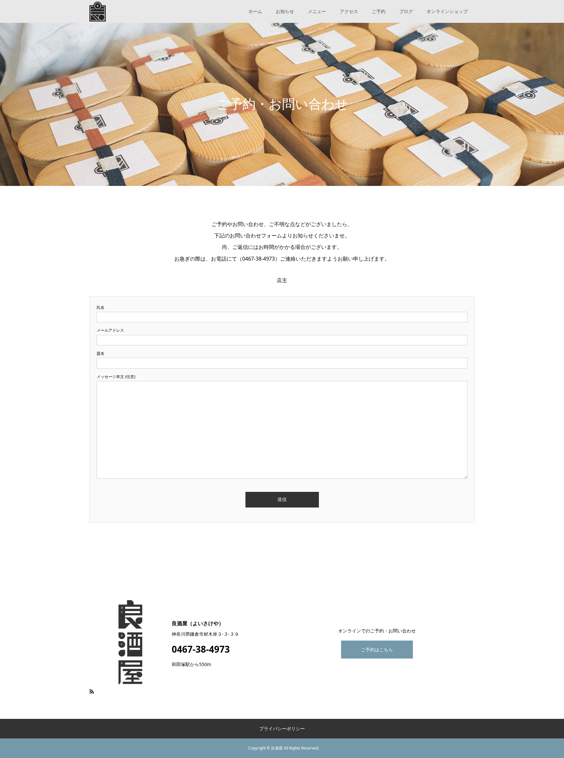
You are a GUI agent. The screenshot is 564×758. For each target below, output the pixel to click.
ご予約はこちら (377, 649)
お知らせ (285, 11)
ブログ (406, 11)
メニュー (317, 11)
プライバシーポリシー (282, 728)
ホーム (255, 11)
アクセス (349, 11)
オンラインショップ (447, 11)
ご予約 (378, 11)
